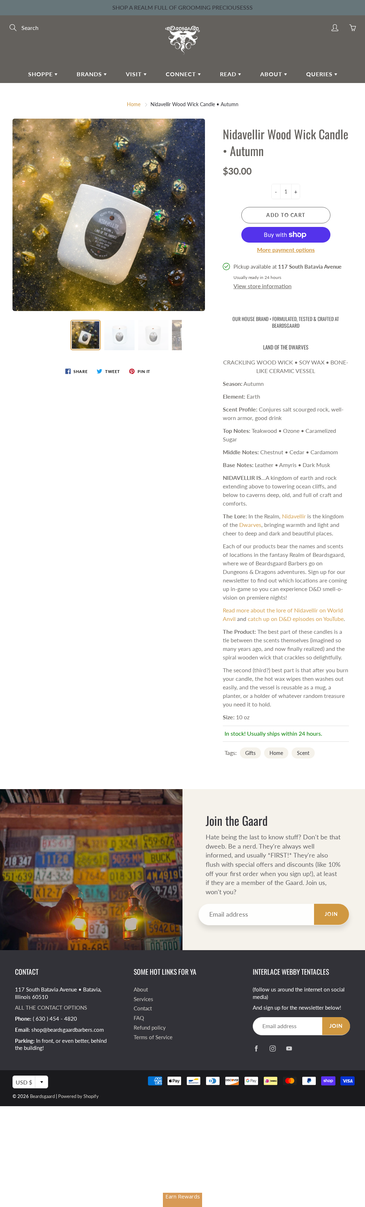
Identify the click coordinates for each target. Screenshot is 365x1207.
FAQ (139, 1018)
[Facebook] (256, 1048)
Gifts (250, 753)
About (272, 74)
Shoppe (41, 74)
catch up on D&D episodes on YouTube (296, 618)
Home (133, 104)
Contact (143, 1008)
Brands (90, 74)
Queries (320, 74)
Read (229, 74)
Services (143, 999)
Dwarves (250, 524)
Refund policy (150, 1028)
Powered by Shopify (78, 1096)
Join (331, 914)
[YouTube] (289, 1048)
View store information (262, 286)
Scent (303, 753)
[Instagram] (273, 1048)
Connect (182, 74)
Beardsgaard (42, 1096)
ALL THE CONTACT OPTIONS (51, 1008)
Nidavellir (294, 516)
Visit (135, 74)
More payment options (286, 249)
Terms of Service (153, 1037)
